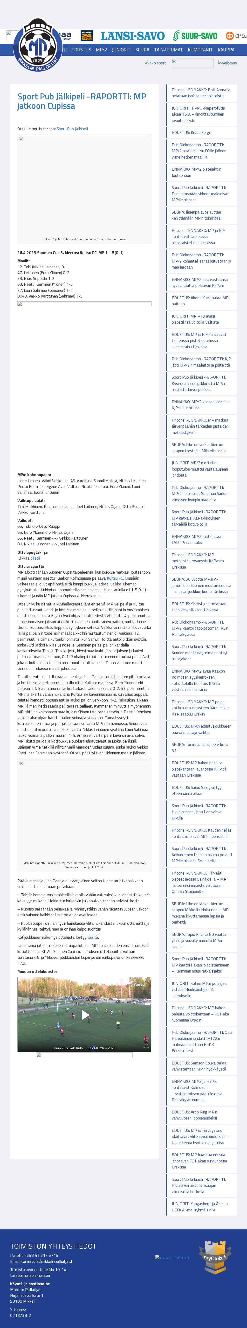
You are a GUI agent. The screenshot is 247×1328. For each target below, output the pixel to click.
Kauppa (226, 49)
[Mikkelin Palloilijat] (38, 44)
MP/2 (101, 49)
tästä (35, 558)
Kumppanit (200, 49)
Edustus (81, 49)
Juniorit (121, 49)
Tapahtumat (168, 49)
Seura (142, 49)
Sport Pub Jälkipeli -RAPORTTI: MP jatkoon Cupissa (81, 101)
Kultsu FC (115, 578)
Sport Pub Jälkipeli (72, 129)
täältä (92, 937)
